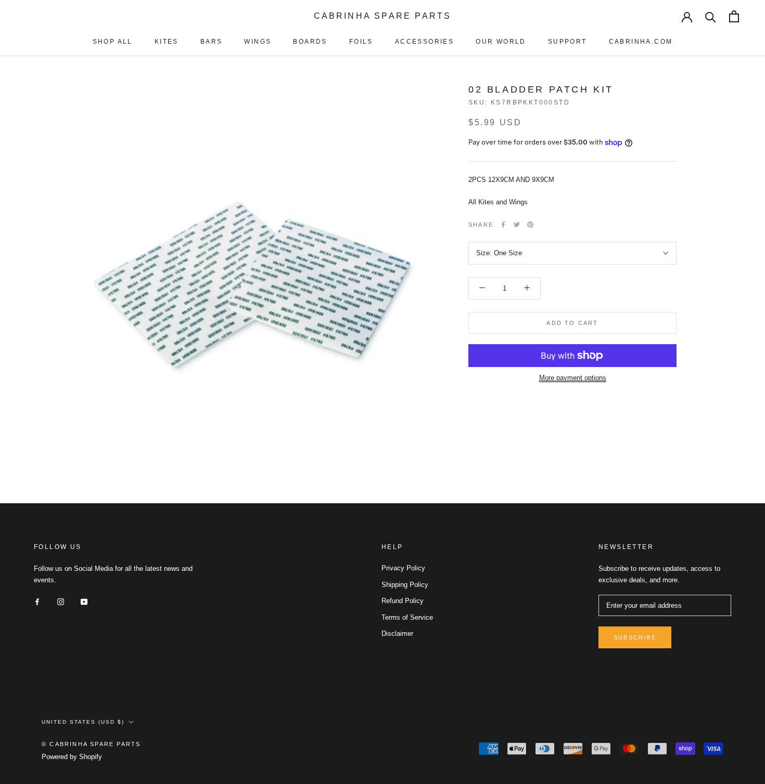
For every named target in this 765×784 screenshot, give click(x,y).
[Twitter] (517, 224)
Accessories (424, 41)
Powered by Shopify (72, 757)
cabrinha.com (641, 41)
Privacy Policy (403, 568)
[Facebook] (503, 224)
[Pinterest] (530, 224)
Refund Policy (402, 601)
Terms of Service (407, 617)
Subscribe (635, 637)
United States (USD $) (83, 722)
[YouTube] (84, 601)
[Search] (710, 16)
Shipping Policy (404, 585)
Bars (211, 41)
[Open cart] (734, 16)
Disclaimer (397, 633)
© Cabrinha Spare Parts (91, 744)
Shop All (113, 41)
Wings (257, 41)
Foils (361, 41)
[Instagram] (60, 601)
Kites (166, 41)
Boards (310, 41)
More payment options (572, 378)
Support (567, 41)
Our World (501, 41)
